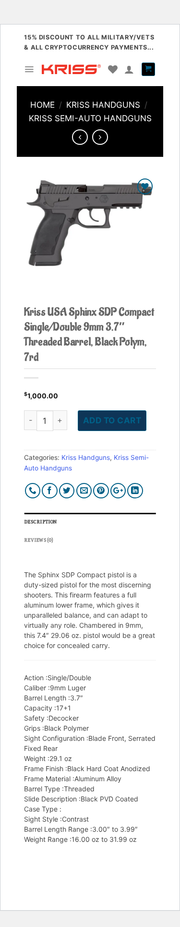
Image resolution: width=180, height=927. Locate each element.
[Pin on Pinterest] (101, 491)
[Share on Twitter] (67, 491)
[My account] (129, 69)
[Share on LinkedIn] (135, 491)
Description (40, 521)
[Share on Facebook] (50, 491)
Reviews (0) (38, 539)
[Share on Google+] (118, 491)
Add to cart (112, 420)
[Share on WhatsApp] (33, 491)
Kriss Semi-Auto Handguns (90, 118)
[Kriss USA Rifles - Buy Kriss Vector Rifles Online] (71, 69)
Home (42, 105)
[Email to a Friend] (84, 491)
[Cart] (149, 69)
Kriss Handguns (103, 105)
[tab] (90, 522)
